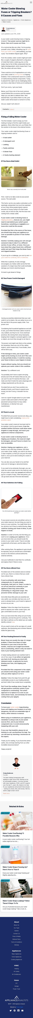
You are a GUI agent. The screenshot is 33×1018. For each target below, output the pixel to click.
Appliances (16, 20)
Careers (16, 930)
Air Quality (16, 971)
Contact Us (16, 933)
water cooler (14, 707)
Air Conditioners (16, 974)
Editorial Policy (16, 939)
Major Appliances (16, 954)
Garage (17, 986)
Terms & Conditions (16, 942)
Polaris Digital (19, 1007)
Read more (6, 793)
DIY (17, 983)
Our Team (16, 928)
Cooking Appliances (16, 959)
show (11, 109)
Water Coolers (7, 22)
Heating (16, 968)
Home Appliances (26, 20)
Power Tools (16, 989)
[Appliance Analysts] (6, 2)
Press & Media (16, 936)
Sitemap (16, 945)
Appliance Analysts (7, 20)
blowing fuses (18, 74)
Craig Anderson (8, 773)
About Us (16, 925)
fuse (13, 622)
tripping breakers (7, 220)
